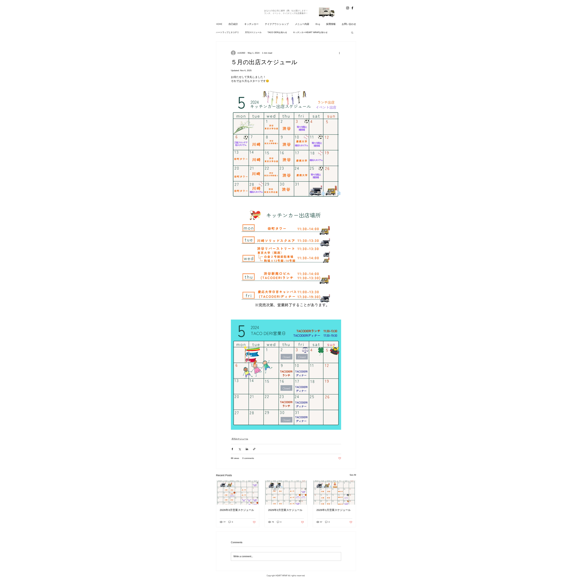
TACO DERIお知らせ (277, 32)
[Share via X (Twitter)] (239, 449)
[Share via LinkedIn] (246, 449)
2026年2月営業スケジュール (285, 510)
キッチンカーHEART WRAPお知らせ (310, 32)
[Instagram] (347, 8)
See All (353, 475)
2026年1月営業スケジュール (333, 510)
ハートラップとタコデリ (227, 32)
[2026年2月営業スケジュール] (286, 493)
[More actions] (339, 53)
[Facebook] (352, 8)
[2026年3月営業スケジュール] (237, 493)
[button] (352, 32)
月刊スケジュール (253, 32)
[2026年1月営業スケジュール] (334, 493)
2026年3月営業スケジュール (237, 510)
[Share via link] (254, 449)
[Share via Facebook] (232, 449)
